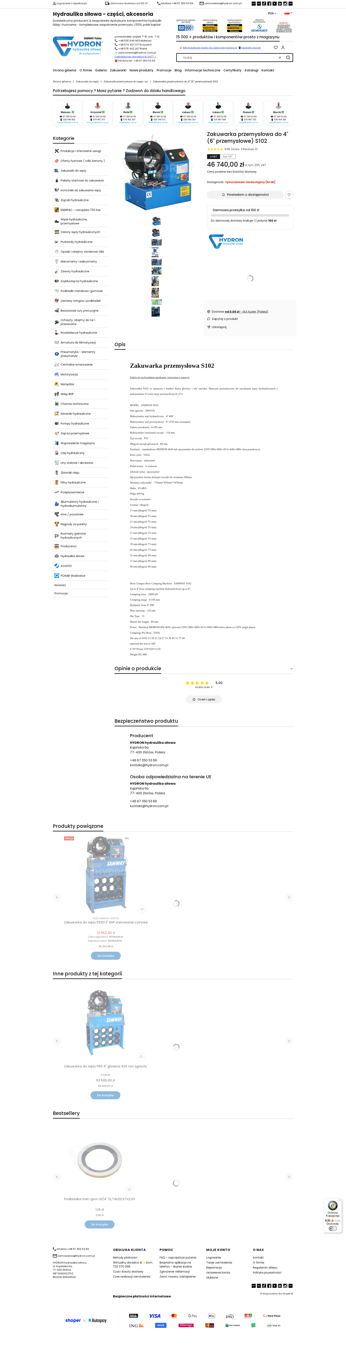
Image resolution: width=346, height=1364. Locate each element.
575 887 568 (220, 119)
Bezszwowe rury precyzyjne (80, 311)
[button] (288, 58)
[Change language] (288, 13)
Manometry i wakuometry (79, 261)
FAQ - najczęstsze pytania (178, 1258)
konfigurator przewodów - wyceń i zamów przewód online (284, 28)
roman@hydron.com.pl (248, 123)
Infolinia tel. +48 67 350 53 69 (136, 61)
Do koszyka (106, 956)
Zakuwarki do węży (87, 81)
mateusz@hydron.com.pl (67, 123)
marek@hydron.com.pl (158, 123)
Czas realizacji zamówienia (131, 1277)
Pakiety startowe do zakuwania (82, 180)
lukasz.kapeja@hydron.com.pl (218, 123)
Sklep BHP (67, 394)
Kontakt (258, 1258)
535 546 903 (69, 119)
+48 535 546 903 (129, 41)
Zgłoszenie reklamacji (175, 1272)
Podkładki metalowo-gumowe (82, 291)
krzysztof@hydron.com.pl (97, 123)
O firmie (258, 1263)
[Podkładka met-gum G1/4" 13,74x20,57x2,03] (99, 1160)
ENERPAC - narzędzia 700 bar (81, 210)
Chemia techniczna (75, 404)
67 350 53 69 (69, 116)
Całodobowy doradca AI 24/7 (134, 57)
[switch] (333, 1228)
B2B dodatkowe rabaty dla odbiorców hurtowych (210, 47)
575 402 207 (129, 119)
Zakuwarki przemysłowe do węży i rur (126, 81)
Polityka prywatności (267, 1273)
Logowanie (213, 1258)
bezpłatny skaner (251, 47)
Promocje (61, 593)
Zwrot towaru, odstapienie (178, 1277)
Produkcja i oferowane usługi (81, 151)
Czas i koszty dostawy (128, 1272)
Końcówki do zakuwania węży (81, 190)
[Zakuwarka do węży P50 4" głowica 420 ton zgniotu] (105, 1022)
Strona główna (62, 81)
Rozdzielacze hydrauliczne (79, 333)
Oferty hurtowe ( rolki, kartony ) (83, 161)
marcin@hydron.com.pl (278, 123)
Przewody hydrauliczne (77, 242)
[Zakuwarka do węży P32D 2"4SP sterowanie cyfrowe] (106, 875)
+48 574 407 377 (128, 45)
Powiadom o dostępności (248, 194)
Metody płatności (125, 1258)
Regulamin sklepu (265, 1268)
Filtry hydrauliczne (73, 482)
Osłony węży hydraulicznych (80, 232)
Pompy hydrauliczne (75, 424)
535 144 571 (160, 119)
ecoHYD (66, 566)
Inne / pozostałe (72, 514)
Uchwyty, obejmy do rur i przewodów (78, 322)
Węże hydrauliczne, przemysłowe (74, 221)
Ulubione (212, 1278)
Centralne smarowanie (77, 365)
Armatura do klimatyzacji (78, 342)
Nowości (60, 585)
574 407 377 (99, 119)
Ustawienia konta (218, 1273)
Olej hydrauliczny (72, 453)
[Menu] (339, 1201)
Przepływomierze (72, 492)
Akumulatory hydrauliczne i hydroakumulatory (80, 504)
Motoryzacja (69, 374)
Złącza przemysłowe (75, 433)
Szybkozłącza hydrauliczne (79, 281)
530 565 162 (190, 119)
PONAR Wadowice (73, 576)
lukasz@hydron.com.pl (188, 123)
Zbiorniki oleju (70, 473)
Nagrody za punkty (74, 524)
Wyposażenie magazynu (78, 443)
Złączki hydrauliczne (75, 200)
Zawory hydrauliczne (75, 271)
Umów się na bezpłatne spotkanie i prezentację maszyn (159, 377)
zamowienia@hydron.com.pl (137, 53)
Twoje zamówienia (219, 1263)
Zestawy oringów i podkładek (81, 301)
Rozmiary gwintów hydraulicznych (73, 536)
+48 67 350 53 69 (143, 760)
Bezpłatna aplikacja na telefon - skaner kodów (176, 1265)
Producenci (68, 546)
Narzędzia (67, 384)
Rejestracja (214, 1268)
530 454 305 (280, 119)
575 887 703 (250, 119)
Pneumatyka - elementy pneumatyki (78, 354)
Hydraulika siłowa (72, 556)
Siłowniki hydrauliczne (76, 414)
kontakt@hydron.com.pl (149, 765)
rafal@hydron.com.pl (127, 123)
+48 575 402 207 (129, 49)
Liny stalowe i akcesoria (77, 463)
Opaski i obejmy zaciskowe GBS (82, 252)
